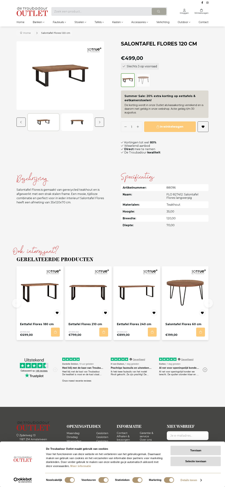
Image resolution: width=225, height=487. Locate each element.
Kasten (116, 22)
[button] (22, 122)
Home (20, 22)
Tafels (98, 22)
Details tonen (189, 480)
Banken (37, 22)
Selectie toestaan (195, 461)
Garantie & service (146, 434)
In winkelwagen (171, 127)
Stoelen (79, 22)
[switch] (103, 480)
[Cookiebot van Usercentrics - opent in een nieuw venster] (22, 480)
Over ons (146, 439)
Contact (203, 22)
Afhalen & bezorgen (123, 438)
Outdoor (183, 22)
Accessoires (138, 22)
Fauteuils (58, 22)
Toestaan (195, 450)
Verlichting (162, 22)
